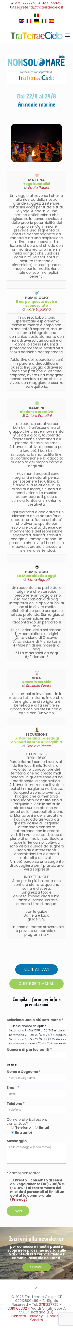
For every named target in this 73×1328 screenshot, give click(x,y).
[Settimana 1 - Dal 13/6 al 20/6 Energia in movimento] (36, 1030)
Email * (13, 1088)
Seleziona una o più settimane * (35, 1020)
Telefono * (16, 1104)
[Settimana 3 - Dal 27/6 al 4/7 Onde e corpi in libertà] (36, 1039)
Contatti (18, 1316)
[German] (36, 22)
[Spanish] (51, 22)
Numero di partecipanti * (29, 1050)
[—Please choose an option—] (36, 1026)
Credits (36, 1319)
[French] (29, 22)
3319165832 (51, 3)
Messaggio (17, 1141)
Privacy (19, 1199)
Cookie (53, 1316)
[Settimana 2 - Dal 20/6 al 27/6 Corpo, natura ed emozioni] (36, 1035)
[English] (21, 22)
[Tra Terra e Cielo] (36, 35)
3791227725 (25, 3)
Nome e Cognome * (24, 1072)
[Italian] (36, 16)
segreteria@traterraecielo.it (39, 7)
